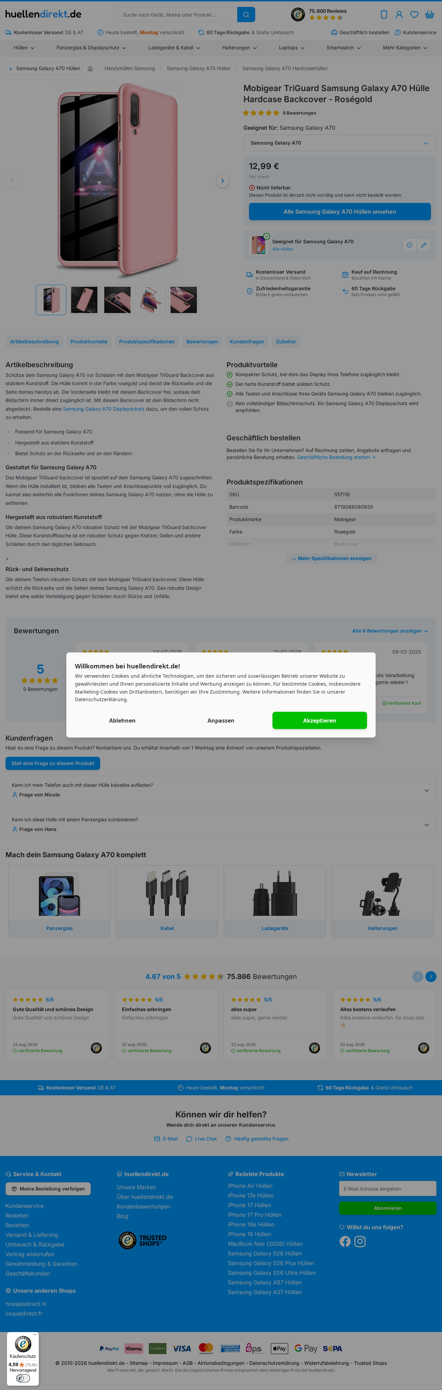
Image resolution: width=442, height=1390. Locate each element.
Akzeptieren (319, 720)
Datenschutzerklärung (101, 699)
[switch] (23, 1378)
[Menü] (35, 1336)
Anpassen (221, 720)
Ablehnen (122, 720)
